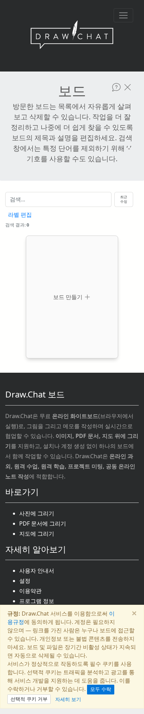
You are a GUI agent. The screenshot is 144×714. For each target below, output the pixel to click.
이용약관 (30, 591)
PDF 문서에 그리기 (42, 523)
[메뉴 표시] (123, 15)
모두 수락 (100, 689)
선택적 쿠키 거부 (29, 699)
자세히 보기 (68, 699)
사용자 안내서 (36, 570)
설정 (24, 581)
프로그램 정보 (36, 601)
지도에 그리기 (36, 533)
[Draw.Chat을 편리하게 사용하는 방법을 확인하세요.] (116, 87)
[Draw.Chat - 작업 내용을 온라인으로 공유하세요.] (72, 35)
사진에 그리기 (36, 513)
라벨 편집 (20, 215)
